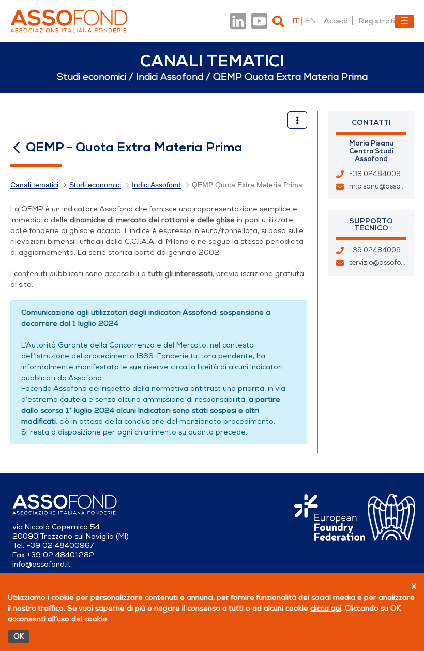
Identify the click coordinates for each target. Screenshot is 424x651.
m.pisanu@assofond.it (385, 186)
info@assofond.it (41, 564)
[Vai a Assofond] (69, 21)
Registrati (376, 20)
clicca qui (325, 608)
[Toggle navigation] (404, 21)
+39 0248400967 (379, 250)
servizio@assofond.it (382, 262)
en (310, 21)
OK (18, 636)
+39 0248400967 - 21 (386, 174)
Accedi (335, 20)
